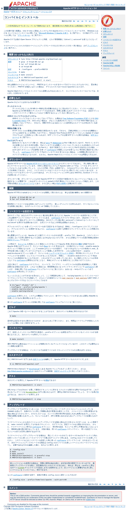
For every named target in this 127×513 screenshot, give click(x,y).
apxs (48, 143)
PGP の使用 (61, 183)
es (82, 21)
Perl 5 (9, 140)
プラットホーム (24, 35)
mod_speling (81, 278)
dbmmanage (57, 143)
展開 (104, 37)
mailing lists (90, 500)
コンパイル (12, 72)
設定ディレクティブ (62, 371)
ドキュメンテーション (31, 12)
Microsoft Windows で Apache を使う (53, 33)
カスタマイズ (108, 48)
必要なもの (107, 31)
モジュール (88, 5)
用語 (112, 5)
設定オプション (13, 240)
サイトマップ (120, 5)
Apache (6, 12)
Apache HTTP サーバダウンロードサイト (42, 164)
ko (93, 21)
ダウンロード (108, 34)
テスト (105, 50)
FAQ (108, 5)
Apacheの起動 (108, 63)
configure (51, 150)
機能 (80, 244)
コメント (106, 68)
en (78, 21)
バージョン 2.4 (46, 12)
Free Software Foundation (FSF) (75, 118)
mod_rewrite (67, 278)
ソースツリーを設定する (112, 40)
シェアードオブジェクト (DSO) (61, 253)
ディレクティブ (99, 5)
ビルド (105, 42)
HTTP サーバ (16, 12)
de (74, 21)
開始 (47, 380)
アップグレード (108, 53)
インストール (108, 45)
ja (90, 21)
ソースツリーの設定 (110, 60)
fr (86, 21)
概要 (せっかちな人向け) (112, 29)
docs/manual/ (34, 369)
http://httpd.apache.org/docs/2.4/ (20, 371)
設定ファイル (38, 359)
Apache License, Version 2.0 (22, 509)
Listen (21, 468)
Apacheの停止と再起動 (111, 66)
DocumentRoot (32, 392)
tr (97, 21)
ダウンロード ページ (26, 183)
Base (46, 246)
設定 (9, 69)
